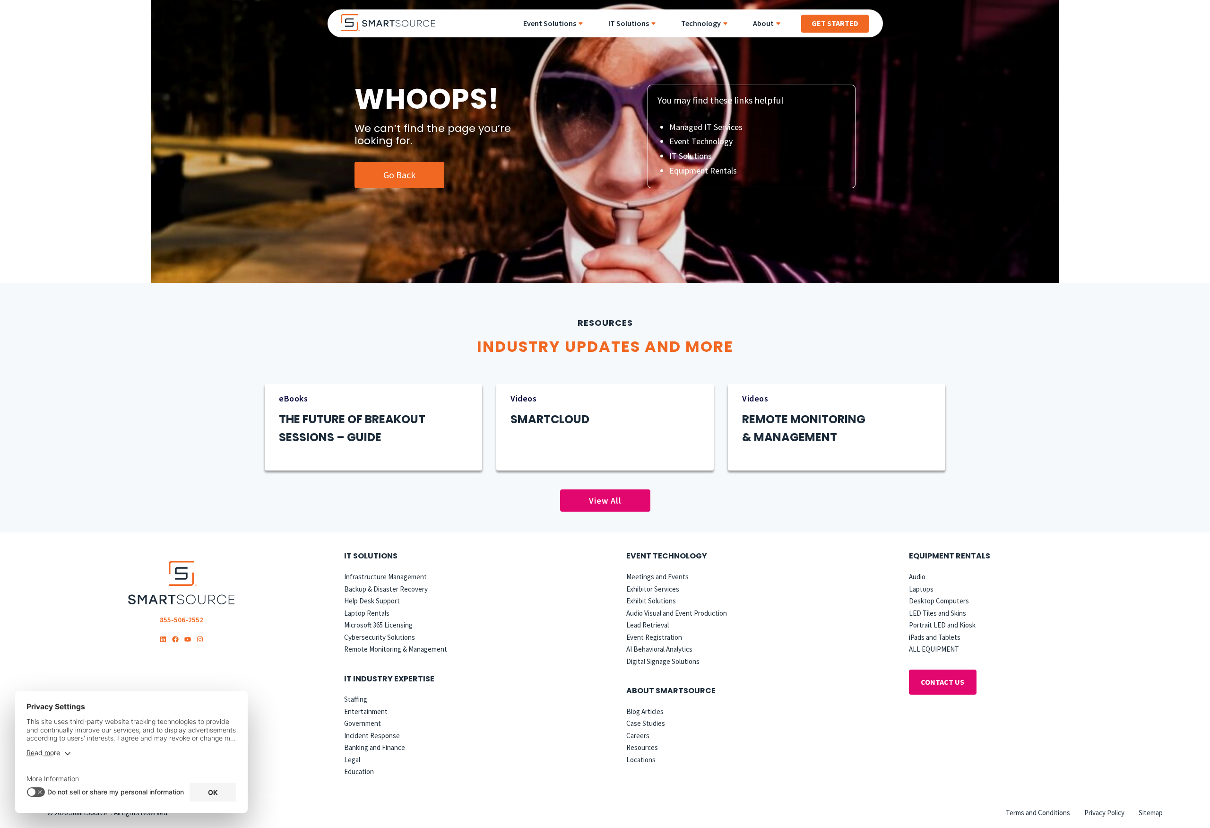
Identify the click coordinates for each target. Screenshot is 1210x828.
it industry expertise (389, 678)
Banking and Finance (374, 747)
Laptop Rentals (366, 613)
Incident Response (372, 735)
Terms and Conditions (1038, 812)
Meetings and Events (657, 576)
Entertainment (366, 711)
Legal (352, 759)
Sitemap (1151, 812)
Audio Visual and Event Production (676, 613)
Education (359, 771)
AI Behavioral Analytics (659, 649)
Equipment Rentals (703, 170)
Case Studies (645, 723)
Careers (637, 735)
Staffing (355, 699)
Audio (917, 576)
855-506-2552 (181, 619)
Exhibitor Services (652, 588)
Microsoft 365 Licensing (378, 624)
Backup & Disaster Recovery (386, 588)
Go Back (399, 175)
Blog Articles (645, 711)
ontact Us (942, 682)
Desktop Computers (939, 600)
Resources (642, 747)
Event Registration (654, 637)
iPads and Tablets (934, 637)
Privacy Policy (1104, 812)
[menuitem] (556, 23)
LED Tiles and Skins (937, 613)
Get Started (835, 23)
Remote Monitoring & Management (395, 649)
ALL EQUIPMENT (934, 649)
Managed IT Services (706, 127)
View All (605, 500)
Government (362, 723)
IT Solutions (690, 155)
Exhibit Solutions (651, 600)
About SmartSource (671, 690)
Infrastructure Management (385, 576)
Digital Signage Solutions (663, 661)
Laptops (921, 588)
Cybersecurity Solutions (379, 637)
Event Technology (701, 141)
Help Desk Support (372, 600)
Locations (641, 759)
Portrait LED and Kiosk (942, 624)
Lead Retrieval (647, 624)
